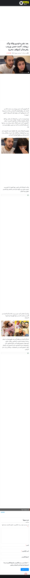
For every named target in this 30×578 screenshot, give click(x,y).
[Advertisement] (15, 23)
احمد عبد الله (24, 53)
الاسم (27, 545)
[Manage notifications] (26, 574)
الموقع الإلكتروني (25, 557)
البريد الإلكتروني (25, 551)
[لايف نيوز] (24, 3)
